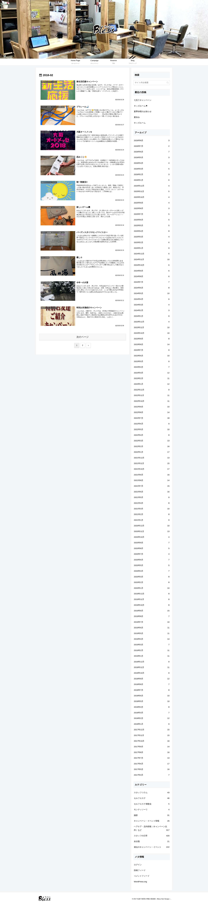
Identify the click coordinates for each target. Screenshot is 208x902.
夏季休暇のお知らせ (142, 111)
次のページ (82, 337)
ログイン (138, 865)
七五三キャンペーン (142, 100)
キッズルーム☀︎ (141, 106)
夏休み (137, 117)
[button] (168, 82)
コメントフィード (142, 876)
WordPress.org (140, 882)
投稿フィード (140, 870)
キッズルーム (140, 123)
